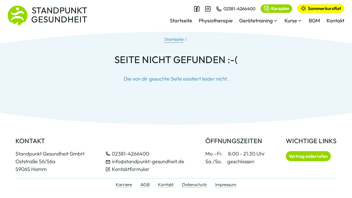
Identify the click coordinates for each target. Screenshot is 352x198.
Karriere (124, 184)
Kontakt (165, 184)
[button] (258, 22)
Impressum (225, 184)
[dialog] (257, 17)
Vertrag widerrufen (308, 156)
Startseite (173, 39)
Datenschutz (194, 184)
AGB (145, 184)
